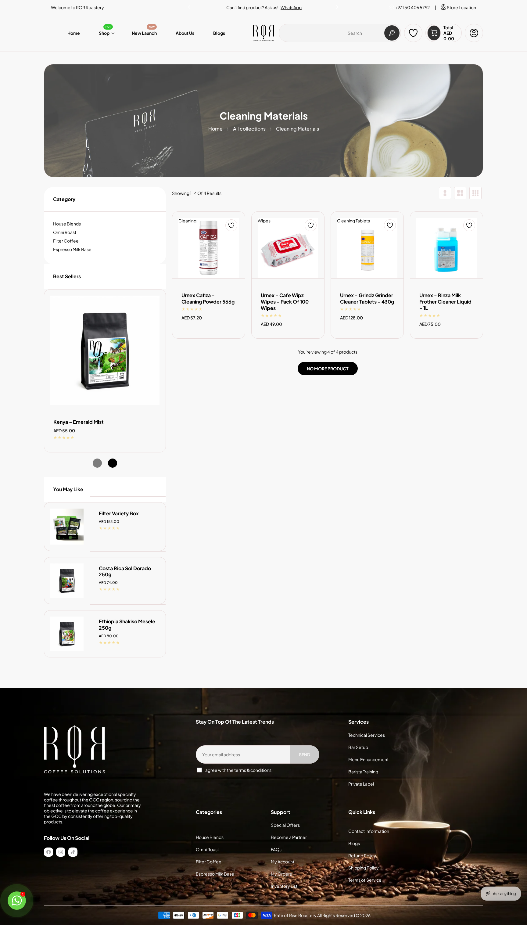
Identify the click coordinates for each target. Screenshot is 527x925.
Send (304, 754)
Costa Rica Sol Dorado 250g (125, 571)
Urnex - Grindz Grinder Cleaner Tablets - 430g (367, 298)
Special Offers (285, 825)
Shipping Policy (363, 867)
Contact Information (368, 831)
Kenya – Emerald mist (78, 422)
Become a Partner (289, 837)
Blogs (354, 843)
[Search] (392, 33)
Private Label (361, 783)
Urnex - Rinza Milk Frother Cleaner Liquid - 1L (445, 301)
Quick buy (67, 515)
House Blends (67, 223)
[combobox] (340, 33)
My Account (282, 861)
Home (215, 128)
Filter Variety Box (119, 513)
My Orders (281, 873)
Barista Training (363, 771)
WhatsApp (291, 7)
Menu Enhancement (368, 759)
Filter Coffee (66, 240)
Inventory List (284, 886)
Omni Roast (64, 232)
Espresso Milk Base (72, 249)
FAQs (276, 849)
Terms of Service (365, 880)
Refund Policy (362, 855)
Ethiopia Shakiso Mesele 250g (127, 624)
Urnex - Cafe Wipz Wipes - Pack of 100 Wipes (285, 301)
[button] (337, 5)
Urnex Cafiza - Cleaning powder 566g (208, 298)
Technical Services (366, 735)
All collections (249, 128)
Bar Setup (358, 747)
